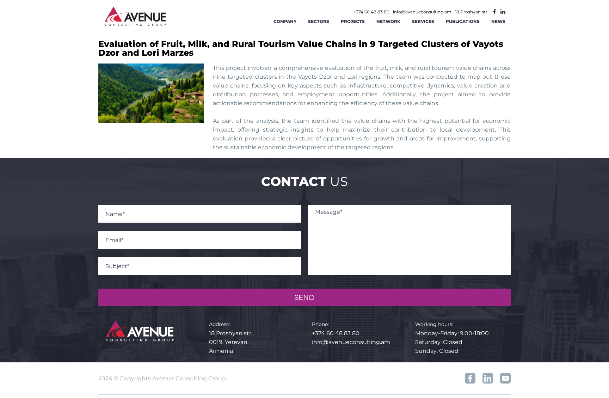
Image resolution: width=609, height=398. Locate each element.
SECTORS (318, 21)
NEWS (498, 21)
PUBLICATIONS (463, 21)
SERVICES (423, 21)
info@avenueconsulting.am (422, 12)
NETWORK (388, 21)
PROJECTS (353, 21)
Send (304, 297)
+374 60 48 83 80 (371, 12)
